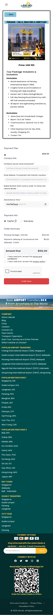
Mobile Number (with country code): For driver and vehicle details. (24, 187)
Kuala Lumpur (8, 502)
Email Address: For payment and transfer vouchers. (26, 175)
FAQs (4, 323)
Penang (5, 505)
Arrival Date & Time (12, 200)
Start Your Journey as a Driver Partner (20, 339)
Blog (4, 320)
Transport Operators (12, 336)
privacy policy (39, 261)
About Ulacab (8, 317)
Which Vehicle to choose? (14, 342)
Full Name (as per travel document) (19, 164)
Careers (5, 326)
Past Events (7, 333)
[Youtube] (26, 561)
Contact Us (7, 330)
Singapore (6, 484)
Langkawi (6, 508)
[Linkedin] (37, 561)
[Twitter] (21, 561)
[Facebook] (15, 561)
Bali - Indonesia (9, 491)
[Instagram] (32, 561)
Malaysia (6, 488)
